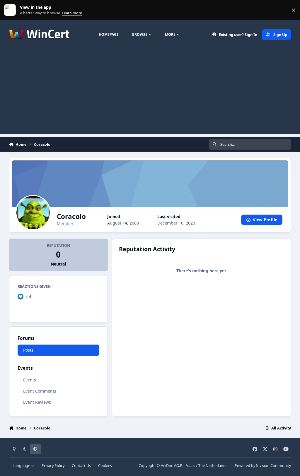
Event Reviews (37, 402)
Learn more (11, 10)
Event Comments (39, 391)
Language (22, 465)
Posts (28, 350)
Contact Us (81, 465)
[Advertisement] (150, 93)
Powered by (263, 465)
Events (29, 380)
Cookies (105, 465)
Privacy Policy (53, 465)
